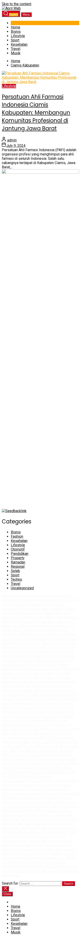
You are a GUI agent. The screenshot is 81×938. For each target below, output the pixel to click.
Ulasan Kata (62, 845)
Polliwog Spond (41, 604)
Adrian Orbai (32, 690)
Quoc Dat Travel (60, 622)
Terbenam (9, 832)
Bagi (23, 828)
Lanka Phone (43, 600)
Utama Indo (44, 656)
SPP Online (62, 686)
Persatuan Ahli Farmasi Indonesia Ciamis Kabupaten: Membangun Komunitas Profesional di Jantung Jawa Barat (36, 112)
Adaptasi (63, 819)
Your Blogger (31, 806)
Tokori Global (42, 742)
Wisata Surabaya (39, 763)
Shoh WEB (23, 669)
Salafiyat (22, 634)
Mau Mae (63, 768)
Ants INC (9, 622)
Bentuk (60, 832)
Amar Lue (56, 699)
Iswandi (64, 781)
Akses (23, 841)
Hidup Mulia (11, 682)
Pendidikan (19, 553)
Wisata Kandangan (27, 794)
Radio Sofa (30, 776)
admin (12, 140)
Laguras (8, 686)
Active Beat (22, 742)
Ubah (28, 845)
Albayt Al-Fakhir (14, 626)
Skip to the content (16, 4)
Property (18, 558)
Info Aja (66, 815)
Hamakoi (41, 660)
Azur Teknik (42, 596)
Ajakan (50, 837)
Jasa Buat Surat (61, 660)
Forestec (25, 751)
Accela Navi (11, 617)
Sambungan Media (60, 858)
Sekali (6, 858)
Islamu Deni (21, 639)
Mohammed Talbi (15, 712)
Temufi (26, 699)
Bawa (71, 828)
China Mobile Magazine (39, 682)
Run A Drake (33, 746)
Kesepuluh (37, 858)
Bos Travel (61, 763)
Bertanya (27, 819)
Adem (61, 837)
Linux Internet (41, 755)
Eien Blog (46, 673)
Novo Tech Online (65, 669)
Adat (74, 819)
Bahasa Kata (11, 875)
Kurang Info (30, 798)
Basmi (32, 828)
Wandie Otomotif (25, 789)
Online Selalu (12, 811)
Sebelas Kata (68, 806)
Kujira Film (40, 699)
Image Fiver (11, 600)
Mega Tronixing (27, 695)
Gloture (46, 686)
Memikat (27, 854)
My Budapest (12, 746)
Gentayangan (12, 849)
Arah (15, 828)
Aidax (70, 656)
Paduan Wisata (35, 811)
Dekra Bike (39, 716)
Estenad (27, 660)
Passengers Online (32, 622)
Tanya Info (48, 871)
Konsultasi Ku (12, 862)
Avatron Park (55, 626)
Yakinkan (55, 854)
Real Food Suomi (15, 720)
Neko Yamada (52, 609)
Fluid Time (18, 708)
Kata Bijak (68, 643)
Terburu (72, 832)
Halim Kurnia (11, 815)
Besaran (69, 849)
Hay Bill (39, 751)
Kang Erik (47, 768)
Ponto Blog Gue (58, 712)
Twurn (37, 630)
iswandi (46, 776)
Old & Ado (57, 733)
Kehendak (20, 858)
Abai (5, 824)
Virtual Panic (36, 665)
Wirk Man (21, 772)
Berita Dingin (56, 862)
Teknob (17, 768)
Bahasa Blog (35, 867)
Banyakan (55, 849)
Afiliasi (40, 819)
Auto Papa (35, 626)
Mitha (6, 647)
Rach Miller (68, 682)
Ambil (28, 824)
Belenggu (36, 832)
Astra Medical (41, 729)
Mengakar (9, 841)
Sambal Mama (23, 656)
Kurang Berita (50, 798)
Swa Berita (58, 639)
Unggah (17, 845)
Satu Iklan (49, 806)
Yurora (35, 643)
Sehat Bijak (10, 819)
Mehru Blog (40, 639)
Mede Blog (50, 703)
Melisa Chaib (19, 643)
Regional (18, 566)
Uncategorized (22, 588)
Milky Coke (39, 733)
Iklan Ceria (37, 634)
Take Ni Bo (63, 613)
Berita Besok (66, 802)
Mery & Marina (27, 673)
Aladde (42, 652)
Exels (19, 686)
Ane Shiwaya (12, 703)
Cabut (6, 837)
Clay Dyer (9, 751)
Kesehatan (19, 44)
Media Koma (45, 802)
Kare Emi (72, 699)
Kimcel (26, 600)
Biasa (49, 832)
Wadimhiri (71, 617)
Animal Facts (26, 738)
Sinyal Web (25, 802)
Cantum (17, 837)
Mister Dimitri (22, 677)
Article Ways (20, 716)
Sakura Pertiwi (58, 811)
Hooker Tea (11, 699)
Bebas (23, 832)
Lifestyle (18, 36)
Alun (13, 824)
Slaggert (55, 652)
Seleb (15, 571)
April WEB (9, 652)
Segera (68, 854)
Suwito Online (65, 772)
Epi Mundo (51, 630)
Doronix (60, 600)
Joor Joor (37, 712)
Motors (7, 596)
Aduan (40, 837)
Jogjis (41, 647)
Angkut (68, 824)
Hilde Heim (53, 617)
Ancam (56, 824)
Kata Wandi (30, 785)
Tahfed (7, 772)
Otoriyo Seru (20, 733)
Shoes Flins (64, 708)
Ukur (48, 845)
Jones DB (17, 763)
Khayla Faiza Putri (43, 781)
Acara (50, 819)
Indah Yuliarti (49, 815)
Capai (6, 845)
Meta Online (50, 643)
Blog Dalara (22, 630)
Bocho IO (71, 746)
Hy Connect (11, 660)
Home (15, 27)
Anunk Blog (23, 596)
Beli (63, 828)
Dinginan (40, 849)
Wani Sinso (27, 652)
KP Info (59, 656)
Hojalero (8, 673)
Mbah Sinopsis (23, 647)
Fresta (70, 647)
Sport (15, 40)
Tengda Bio (69, 695)
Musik (15, 53)
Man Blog (36, 772)
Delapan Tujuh (62, 596)
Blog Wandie (53, 794)
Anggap (35, 841)
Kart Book (32, 686)
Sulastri (8, 669)
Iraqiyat (33, 708)
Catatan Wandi (51, 785)
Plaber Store (25, 613)
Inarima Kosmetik (27, 725)
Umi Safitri (30, 815)
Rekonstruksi (44, 677)
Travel (15, 49)
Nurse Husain (57, 665)
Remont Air (54, 751)
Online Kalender (61, 716)
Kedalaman (10, 854)
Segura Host (49, 695)
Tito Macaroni (47, 759)
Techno (16, 579)
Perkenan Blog (13, 867)
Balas (42, 828)
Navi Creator (11, 776)
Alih (20, 824)
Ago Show (63, 677)
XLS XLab (56, 738)
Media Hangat (68, 871)
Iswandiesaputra (15, 781)
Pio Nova (47, 708)
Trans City (31, 768)
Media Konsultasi (25, 871)
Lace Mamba (18, 604)
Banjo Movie (53, 746)
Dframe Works (32, 617)
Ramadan (18, 562)
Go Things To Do (23, 759)
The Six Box (20, 729)
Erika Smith (51, 690)
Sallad (60, 673)
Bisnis (16, 31)
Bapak (27, 849)
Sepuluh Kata (34, 862)
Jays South (55, 647)
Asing (6, 828)
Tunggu (38, 845)
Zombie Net (41, 669)
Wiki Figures (30, 609)
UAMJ (42, 738)
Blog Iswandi (50, 789)
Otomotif (18, 549)
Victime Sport (64, 729)
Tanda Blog (54, 867)
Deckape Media (65, 742)
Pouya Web (32, 703)
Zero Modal (45, 613)
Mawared (36, 720)
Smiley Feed (12, 690)
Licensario (50, 725)
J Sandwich (21, 755)
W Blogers (55, 634)
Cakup (29, 837)
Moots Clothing (14, 665)
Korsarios (52, 720)
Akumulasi (42, 824)
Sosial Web (11, 806)
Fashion (17, 536)
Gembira (41, 854)
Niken (49, 772)
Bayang (53, 828)
